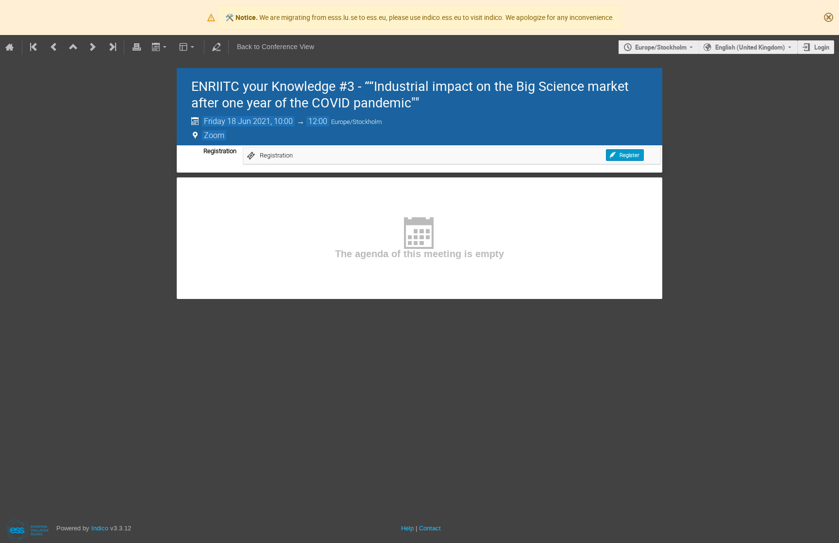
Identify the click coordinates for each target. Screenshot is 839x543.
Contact (430, 528)
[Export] (160, 47)
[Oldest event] (34, 47)
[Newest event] (111, 47)
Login (821, 47)
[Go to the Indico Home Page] (9, 47)
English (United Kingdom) (750, 47)
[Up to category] (73, 47)
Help (407, 528)
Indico (99, 528)
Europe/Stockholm (661, 47)
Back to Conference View (275, 47)
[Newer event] (92, 47)
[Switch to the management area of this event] (216, 47)
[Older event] (54, 47)
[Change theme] (187, 47)
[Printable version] (136, 47)
